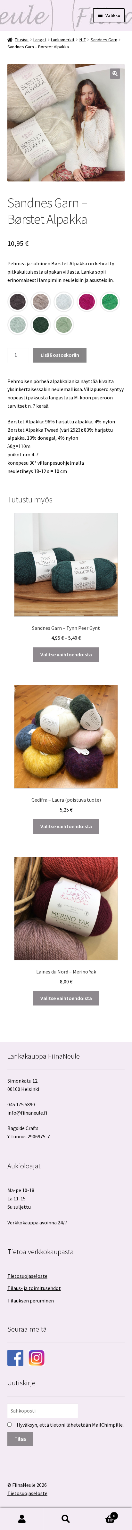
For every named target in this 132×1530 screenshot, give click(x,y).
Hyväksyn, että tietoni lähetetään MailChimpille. (70, 1425)
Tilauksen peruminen (30, 1300)
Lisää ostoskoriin (60, 355)
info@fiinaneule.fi (27, 1112)
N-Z (82, 40)
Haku (66, 1519)
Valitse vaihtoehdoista (66, 654)
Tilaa (20, 1439)
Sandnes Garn (104, 40)
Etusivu (22, 40)
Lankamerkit (62, 40)
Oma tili (22, 1519)
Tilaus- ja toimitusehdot (34, 1288)
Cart (101, 1513)
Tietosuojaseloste (27, 1276)
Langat (39, 40)
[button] (115, 73)
